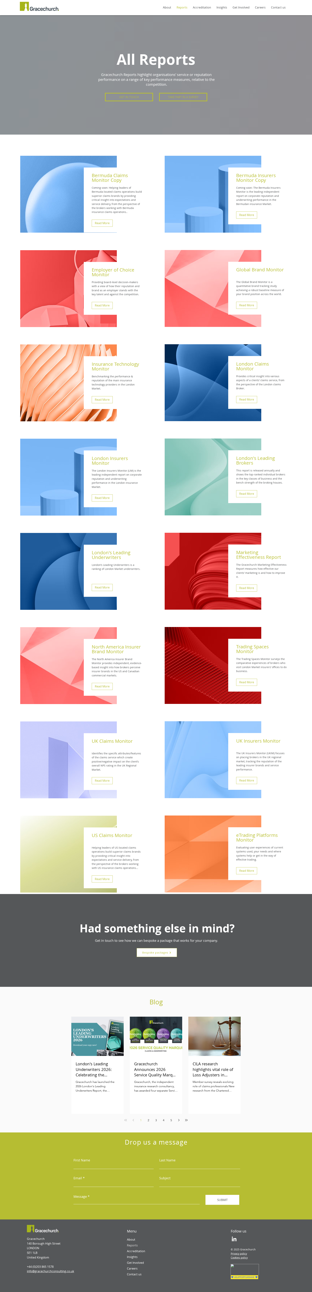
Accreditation (136, 1251)
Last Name (167, 1160)
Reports (132, 1245)
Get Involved (135, 1263)
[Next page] (179, 1120)
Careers (132, 1268)
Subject (164, 1178)
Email (77, 1178)
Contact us (134, 1274)
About (131, 1240)
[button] (129, 97)
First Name (81, 1160)
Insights (132, 1257)
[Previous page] (133, 1120)
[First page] (125, 1120)
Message (80, 1196)
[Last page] (186, 1120)
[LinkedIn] (234, 1239)
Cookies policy (239, 1257)
